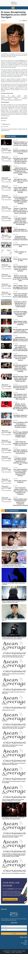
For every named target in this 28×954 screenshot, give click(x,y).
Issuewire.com (22, 60)
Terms (13, 952)
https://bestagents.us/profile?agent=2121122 (10, 97)
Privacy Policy (19, 952)
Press (26, 941)
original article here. (5, 130)
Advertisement (24, 943)
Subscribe (14, 933)
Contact (25, 944)
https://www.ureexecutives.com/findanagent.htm (11, 99)
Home (26, 940)
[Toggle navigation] (13, 8)
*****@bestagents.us (5, 124)
